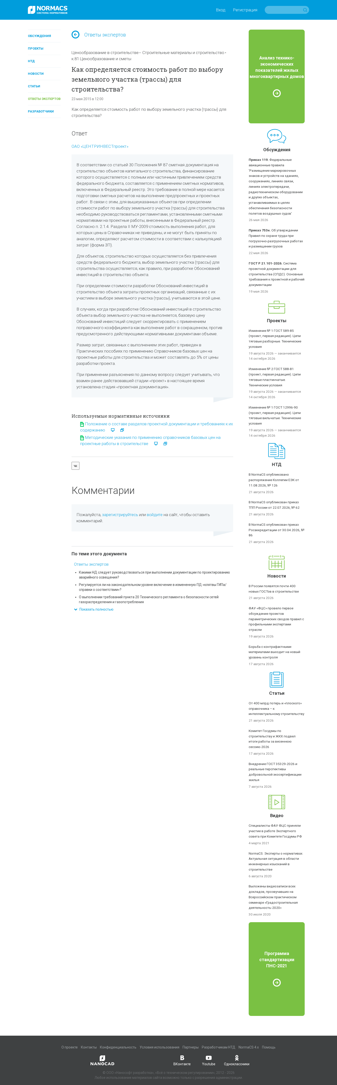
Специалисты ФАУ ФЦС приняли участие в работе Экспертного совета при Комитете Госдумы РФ (275, 830)
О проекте (69, 1047)
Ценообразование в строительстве (105, 52)
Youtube (208, 1064)
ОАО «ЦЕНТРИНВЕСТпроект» (100, 146)
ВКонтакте (182, 1064)
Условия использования (159, 1047)
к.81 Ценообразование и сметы (101, 58)
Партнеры (191, 1047)
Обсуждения (39, 36)
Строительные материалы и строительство (183, 52)
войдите (155, 514)
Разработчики (41, 111)
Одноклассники (236, 1064)
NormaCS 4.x (249, 1047)
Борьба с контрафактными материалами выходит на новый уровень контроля (274, 652)
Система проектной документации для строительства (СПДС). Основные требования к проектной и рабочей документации (276, 274)
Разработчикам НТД (218, 1047)
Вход (220, 9)
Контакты (89, 1047)
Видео (276, 815)
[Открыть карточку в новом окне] (119, 430)
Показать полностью (95, 609)
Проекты (35, 48)
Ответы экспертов (44, 99)
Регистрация (245, 9)
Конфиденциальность (118, 1047)
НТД (31, 61)
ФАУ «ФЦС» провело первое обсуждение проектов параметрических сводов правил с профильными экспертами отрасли (276, 619)
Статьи (34, 86)
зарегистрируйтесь (120, 514)
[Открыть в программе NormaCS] (110, 430)
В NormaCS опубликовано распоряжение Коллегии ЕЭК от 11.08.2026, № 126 (274, 479)
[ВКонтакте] (75, 466)
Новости (36, 73)
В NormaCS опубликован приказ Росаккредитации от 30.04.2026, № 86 (276, 530)
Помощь (269, 1047)
